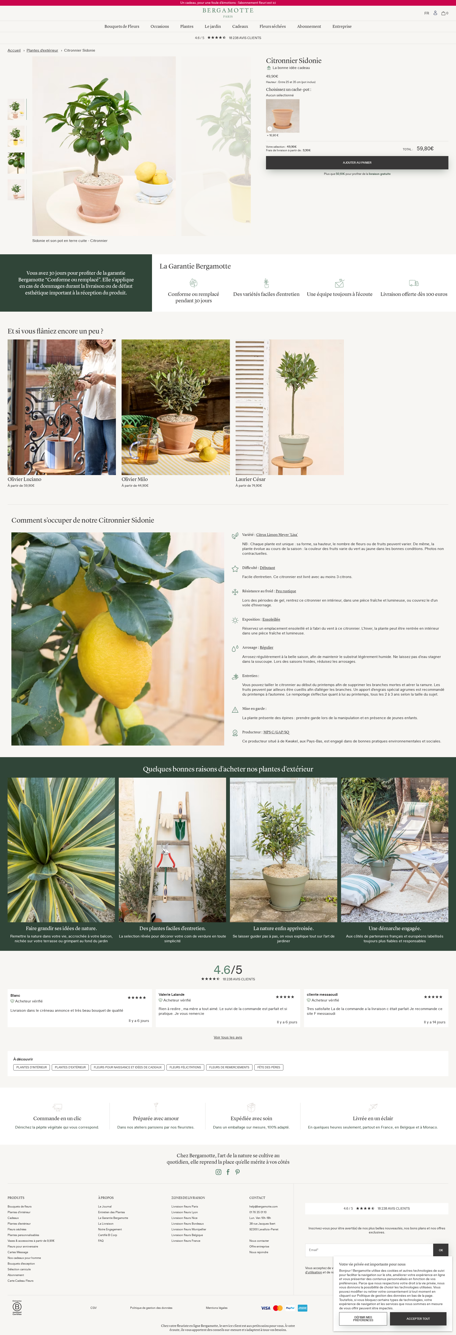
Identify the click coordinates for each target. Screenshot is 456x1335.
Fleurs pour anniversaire (23, 1246)
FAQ (101, 1240)
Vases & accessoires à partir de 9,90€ (31, 1240)
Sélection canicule (19, 1269)
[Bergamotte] (228, 13)
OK (441, 1250)
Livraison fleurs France (185, 1240)
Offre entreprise (259, 1246)
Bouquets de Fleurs (121, 26)
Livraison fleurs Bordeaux (187, 1223)
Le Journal (105, 1206)
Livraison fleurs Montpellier (188, 1229)
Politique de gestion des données (151, 1307)
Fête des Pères (268, 1067)
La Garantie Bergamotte (113, 1218)
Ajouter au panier (62, 400)
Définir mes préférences (363, 1319)
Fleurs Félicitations (185, 1067)
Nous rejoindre (258, 1252)
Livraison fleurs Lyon (184, 1212)
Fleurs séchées (273, 26)
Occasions (160, 26)
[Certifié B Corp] (17, 1316)
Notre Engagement (110, 1229)
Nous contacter (259, 1240)
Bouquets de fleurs (20, 1206)
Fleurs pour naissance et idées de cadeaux (128, 1067)
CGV (93, 1307)
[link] (435, 13)
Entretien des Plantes (111, 1212)
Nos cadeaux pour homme (24, 1257)
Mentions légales (217, 1307)
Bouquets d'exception (21, 1263)
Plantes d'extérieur (42, 50)
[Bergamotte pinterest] (237, 1172)
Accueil (14, 50)
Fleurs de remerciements (229, 1067)
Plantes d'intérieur (31, 1067)
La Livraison (106, 1223)
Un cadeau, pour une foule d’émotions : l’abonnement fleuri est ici (228, 2)
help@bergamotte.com (263, 1206)
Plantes (186, 26)
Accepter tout (418, 1318)
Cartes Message (18, 1252)
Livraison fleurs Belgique (187, 1235)
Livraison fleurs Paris (184, 1206)
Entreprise (342, 26)
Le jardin (213, 26)
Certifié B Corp (107, 1235)
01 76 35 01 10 (257, 1212)
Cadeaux (240, 26)
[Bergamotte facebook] (228, 1172)
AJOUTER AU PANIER (357, 162)
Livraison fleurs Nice (184, 1218)
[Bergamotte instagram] (218, 1172)
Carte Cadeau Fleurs (20, 1280)
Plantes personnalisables (23, 1235)
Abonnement (309, 26)
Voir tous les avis (228, 1037)
